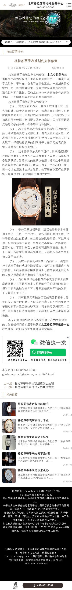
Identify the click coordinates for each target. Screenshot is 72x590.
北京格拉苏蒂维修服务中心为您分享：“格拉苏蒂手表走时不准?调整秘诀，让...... (44, 459)
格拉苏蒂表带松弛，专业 (33, 420)
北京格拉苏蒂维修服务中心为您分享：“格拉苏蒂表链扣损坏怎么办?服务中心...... (44, 409)
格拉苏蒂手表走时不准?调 (34, 453)
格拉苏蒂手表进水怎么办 (33, 470)
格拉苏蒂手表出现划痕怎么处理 (34, 383)
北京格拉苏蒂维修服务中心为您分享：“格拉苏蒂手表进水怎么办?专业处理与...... (44, 476)
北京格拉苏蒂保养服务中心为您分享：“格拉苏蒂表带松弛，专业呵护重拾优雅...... (44, 426)
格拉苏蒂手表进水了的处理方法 (34, 387)
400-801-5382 (46, 7)
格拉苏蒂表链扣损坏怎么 (33, 403)
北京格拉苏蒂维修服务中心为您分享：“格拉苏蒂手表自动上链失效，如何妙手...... (44, 443)
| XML (55, 490)
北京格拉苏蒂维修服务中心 (45, 3)
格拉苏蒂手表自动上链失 (33, 436)
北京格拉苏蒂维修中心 (55, 324)
